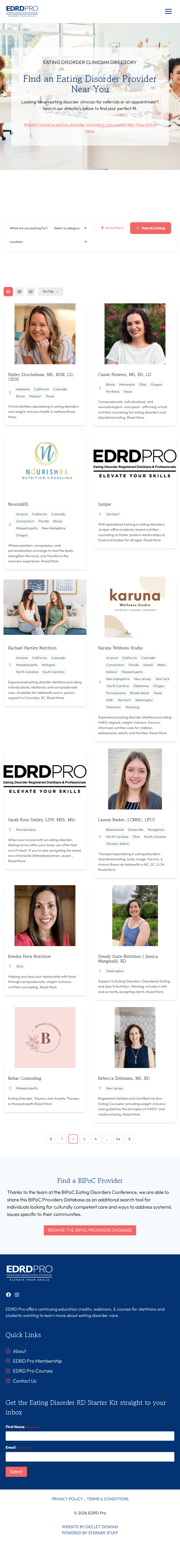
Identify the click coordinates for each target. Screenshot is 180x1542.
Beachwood (115, 829)
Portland (112, 391)
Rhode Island (139, 693)
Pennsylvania (116, 693)
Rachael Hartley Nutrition (32, 648)
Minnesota (127, 384)
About (19, 1351)
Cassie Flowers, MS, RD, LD (124, 374)
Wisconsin (113, 707)
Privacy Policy (67, 1498)
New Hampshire (53, 528)
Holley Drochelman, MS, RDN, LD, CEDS (41, 376)
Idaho (162, 665)
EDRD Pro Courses (33, 1371)
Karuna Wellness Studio (120, 648)
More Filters (114, 228)
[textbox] (67, 228)
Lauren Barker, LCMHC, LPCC (126, 819)
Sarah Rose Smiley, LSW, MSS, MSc (42, 819)
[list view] (19, 291)
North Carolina (27, 672)
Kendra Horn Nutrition (29, 956)
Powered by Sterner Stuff (90, 1532)
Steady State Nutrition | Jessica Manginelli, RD (128, 958)
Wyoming (132, 707)
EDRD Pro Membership (37, 1361)
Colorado (60, 389)
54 (118, 1139)
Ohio (142, 384)
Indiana (111, 672)
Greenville (135, 829)
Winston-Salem (117, 844)
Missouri (35, 396)
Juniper (105, 504)
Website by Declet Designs (90, 1526)
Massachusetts (27, 528)
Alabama (23, 389)
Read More (135, 417)
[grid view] (8, 291)
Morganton (156, 829)
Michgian (48, 665)
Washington (144, 700)
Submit (16, 1471)
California (41, 389)
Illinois (20, 396)
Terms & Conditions (107, 1498)
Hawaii (148, 665)
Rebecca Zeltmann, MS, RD (124, 1078)
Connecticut (25, 521)
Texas (50, 396)
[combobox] (70, 228)
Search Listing (153, 228)
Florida (43, 521)
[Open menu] (168, 11)
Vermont (112, 514)
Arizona (22, 514)
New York (162, 679)
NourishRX (18, 504)
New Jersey (142, 679)
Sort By (48, 291)
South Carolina (53, 672)
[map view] (30, 291)
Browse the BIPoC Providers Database (90, 1230)
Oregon (156, 384)
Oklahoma (141, 686)
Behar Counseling (24, 1078)
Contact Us (24, 1381)
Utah (109, 700)
